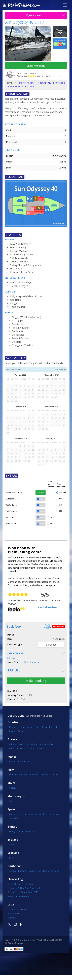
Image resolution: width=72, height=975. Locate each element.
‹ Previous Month (13, 370)
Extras (29, 86)
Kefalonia (52, 744)
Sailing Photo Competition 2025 (23, 892)
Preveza (21, 748)
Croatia (13, 722)
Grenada (54, 870)
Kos (27, 744)
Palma (30, 814)
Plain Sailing (15, 879)
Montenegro (16, 796)
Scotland (13, 852)
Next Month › (60, 370)
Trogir (45, 726)
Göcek (21, 831)
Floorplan (44, 83)
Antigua (13, 870)
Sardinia (44, 774)
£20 (51, 517)
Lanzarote (54, 814)
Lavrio (21, 744)
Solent (12, 844)
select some (31, 662)
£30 (51, 523)
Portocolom (41, 814)
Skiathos (31, 748)
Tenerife (13, 818)
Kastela (30, 726)
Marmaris (30, 831)
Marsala (13, 774)
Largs (11, 857)
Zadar (20, 731)
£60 (60, 498)
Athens (12, 744)
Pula (23, 726)
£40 (60, 505)
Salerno (34, 774)
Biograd (53, 726)
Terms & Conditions (17, 909)
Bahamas (22, 870)
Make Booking (36, 681)
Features (59, 83)
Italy (11, 769)
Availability (15, 86)
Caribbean (14, 866)
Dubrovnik (14, 726)
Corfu (43, 744)
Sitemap (12, 917)
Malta (12, 783)
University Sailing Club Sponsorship (25, 888)
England (13, 839)
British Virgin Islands (39, 870)
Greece (12, 739)
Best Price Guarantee (18, 896)
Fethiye (12, 831)
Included (40, 493)
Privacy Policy (14, 913)
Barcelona (14, 814)
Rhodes (35, 744)
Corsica (13, 761)
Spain (11, 809)
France (12, 756)
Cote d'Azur (24, 761)
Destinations (16, 715)
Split (38, 726)
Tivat (11, 800)
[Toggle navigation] (64, 5)
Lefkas (12, 748)
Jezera (12, 731)
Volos (40, 748)
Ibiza (23, 814)
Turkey (12, 826)
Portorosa (23, 774)
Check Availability (36, 65)
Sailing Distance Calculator (21, 883)
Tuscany (54, 774)
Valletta (13, 787)
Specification (26, 83)
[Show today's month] (34, 369)
